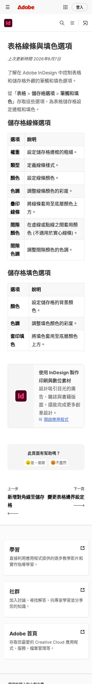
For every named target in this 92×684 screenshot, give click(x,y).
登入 (79, 7)
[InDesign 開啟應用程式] (85, 23)
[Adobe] (25, 7)
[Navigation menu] (7, 7)
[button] (65, 7)
